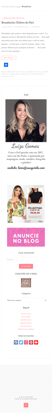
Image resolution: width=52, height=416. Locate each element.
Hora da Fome (10, 18)
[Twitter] (20, 342)
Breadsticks (14, 72)
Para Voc (26, 74)
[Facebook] (15, 342)
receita (41, 74)
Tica (12, 76)
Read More (8, 58)
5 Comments (35, 27)
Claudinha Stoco (26, 320)
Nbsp (46, 72)
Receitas (20, 18)
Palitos (6, 74)
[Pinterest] (31, 342)
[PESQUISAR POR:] (25, 259)
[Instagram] (26, 342)
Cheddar (29, 72)
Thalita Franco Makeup (26, 329)
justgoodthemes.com (29, 399)
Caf (22, 72)
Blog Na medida (26, 323)
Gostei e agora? (26, 314)
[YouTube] (36, 342)
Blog (5, 72)
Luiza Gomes (7, 27)
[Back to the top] (26, 405)
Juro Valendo (26, 317)
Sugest (6, 76)
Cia (36, 72)
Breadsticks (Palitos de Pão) (18, 22)
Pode (34, 74)
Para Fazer (15, 74)
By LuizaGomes (26, 326)
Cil (41, 72)
